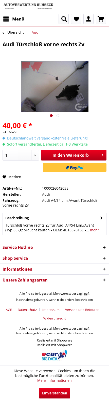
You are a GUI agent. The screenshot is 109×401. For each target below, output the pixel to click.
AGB (9, 309)
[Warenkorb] (101, 19)
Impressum (51, 309)
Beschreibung (17, 217)
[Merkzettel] (76, 19)
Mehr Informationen (54, 380)
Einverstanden (54, 393)
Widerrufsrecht (54, 318)
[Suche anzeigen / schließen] (64, 19)
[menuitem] (13, 19)
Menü (18, 19)
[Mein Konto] (88, 19)
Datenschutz (27, 309)
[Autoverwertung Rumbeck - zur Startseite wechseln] (29, 7)
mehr (94, 230)
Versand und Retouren (82, 309)
